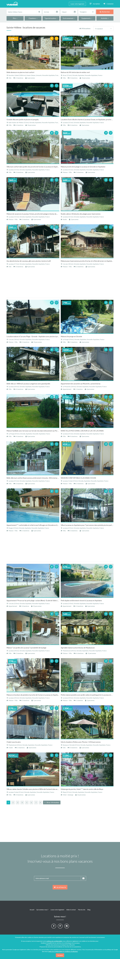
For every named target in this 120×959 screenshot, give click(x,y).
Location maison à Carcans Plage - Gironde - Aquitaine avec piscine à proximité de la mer (38, 336)
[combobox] (86, 11)
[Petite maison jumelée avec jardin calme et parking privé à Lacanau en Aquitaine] (87, 675)
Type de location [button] (50, 18)
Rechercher (105, 12)
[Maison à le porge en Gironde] (87, 316)
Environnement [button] (68, 18)
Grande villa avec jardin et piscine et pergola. (23, 119)
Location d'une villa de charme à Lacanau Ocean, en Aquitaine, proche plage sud (89, 119)
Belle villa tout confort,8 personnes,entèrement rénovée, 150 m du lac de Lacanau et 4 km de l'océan (43, 478)
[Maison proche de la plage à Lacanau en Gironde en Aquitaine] (87, 147)
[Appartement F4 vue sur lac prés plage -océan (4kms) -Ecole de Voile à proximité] (33, 580)
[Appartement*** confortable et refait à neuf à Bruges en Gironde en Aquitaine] (33, 505)
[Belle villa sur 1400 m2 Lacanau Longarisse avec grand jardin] (33, 364)
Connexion (110, 4)
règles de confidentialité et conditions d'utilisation (63, 951)
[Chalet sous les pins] (33, 722)
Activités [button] (104, 18)
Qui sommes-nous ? (42, 909)
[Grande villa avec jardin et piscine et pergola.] (33, 99)
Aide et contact (71, 909)
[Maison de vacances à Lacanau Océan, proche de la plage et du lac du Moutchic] (33, 194)
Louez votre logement (77, 4)
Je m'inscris (61, 887)
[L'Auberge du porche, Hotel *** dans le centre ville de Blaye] (87, 769)
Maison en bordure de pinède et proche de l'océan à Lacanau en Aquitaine (33, 695)
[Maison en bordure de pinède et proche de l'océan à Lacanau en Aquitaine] (33, 675)
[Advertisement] (60, 284)
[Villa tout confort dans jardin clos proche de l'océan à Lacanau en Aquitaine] (33, 147)
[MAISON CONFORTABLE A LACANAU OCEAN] (87, 458)
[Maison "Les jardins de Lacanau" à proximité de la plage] (33, 628)
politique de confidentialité (54, 941)
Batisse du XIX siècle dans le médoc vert (75, 72)
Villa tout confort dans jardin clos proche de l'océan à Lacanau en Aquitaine (34, 167)
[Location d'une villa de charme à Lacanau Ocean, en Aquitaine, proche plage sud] (87, 99)
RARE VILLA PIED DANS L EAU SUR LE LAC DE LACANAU (82, 431)
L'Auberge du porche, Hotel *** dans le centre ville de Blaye (82, 789)
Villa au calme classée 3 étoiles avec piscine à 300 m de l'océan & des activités (34, 789)
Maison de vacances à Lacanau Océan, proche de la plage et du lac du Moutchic (35, 214)
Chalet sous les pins (14, 742)
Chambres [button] (32, 18)
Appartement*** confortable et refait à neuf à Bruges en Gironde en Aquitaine (35, 525)
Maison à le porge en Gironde (71, 336)
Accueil (32, 909)
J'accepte (60, 955)
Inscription (96, 4)
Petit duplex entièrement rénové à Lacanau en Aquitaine (81, 600)
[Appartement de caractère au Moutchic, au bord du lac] (87, 364)
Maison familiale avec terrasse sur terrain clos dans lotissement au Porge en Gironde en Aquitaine (42, 431)
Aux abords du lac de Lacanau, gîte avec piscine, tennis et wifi (29, 261)
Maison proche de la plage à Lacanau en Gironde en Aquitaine (83, 167)
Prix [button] (14, 18)
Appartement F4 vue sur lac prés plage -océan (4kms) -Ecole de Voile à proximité (35, 600)
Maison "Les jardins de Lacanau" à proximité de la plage (26, 648)
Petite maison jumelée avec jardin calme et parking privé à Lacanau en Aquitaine (89, 695)
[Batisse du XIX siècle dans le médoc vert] (87, 52)
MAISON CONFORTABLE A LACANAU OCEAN (78, 478)
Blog (88, 909)
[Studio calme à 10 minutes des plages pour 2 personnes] (87, 194)
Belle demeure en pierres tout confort (20, 72)
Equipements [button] (86, 18)
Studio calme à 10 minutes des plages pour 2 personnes (80, 214)
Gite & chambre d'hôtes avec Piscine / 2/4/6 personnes (81, 742)
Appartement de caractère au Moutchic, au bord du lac (80, 384)
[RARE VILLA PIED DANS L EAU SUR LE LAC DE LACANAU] (87, 411)
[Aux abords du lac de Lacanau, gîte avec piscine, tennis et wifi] (33, 241)
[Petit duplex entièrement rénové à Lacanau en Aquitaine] (87, 580)
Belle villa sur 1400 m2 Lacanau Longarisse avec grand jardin (28, 384)
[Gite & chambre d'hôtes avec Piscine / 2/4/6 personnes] (87, 722)
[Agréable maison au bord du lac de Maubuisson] (87, 628)
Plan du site (81, 909)
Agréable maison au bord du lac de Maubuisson (78, 648)
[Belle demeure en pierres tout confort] (33, 52)
